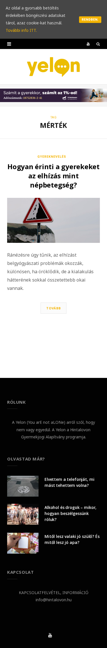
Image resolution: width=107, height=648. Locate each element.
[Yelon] (54, 66)
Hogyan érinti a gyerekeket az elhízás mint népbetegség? (53, 176)
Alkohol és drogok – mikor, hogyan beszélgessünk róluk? (70, 513)
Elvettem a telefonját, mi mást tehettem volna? (69, 482)
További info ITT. (21, 30)
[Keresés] (98, 43)
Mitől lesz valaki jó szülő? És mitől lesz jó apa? (72, 539)
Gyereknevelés (51, 157)
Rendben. (90, 20)
